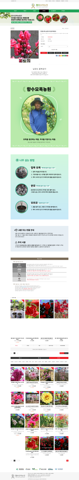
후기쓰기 (62, 353)
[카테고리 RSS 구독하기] (67, 461)
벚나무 (36, 361)
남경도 (42, 46)
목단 (30, 361)
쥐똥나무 (57, 361)
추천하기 (65, 52)
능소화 (40, 361)
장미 (33, 361)
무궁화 (27, 361)
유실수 (15, 10)
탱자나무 (61, 361)
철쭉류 (46, 361)
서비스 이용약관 (33, 473)
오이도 (23, 361)
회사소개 (29, 473)
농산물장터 (53, 10)
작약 (43, 361)
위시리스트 (58, 52)
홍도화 (20, 361)
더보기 (67, 353)
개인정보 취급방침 (40, 473)
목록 (59, 357)
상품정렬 (39, 365)
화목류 (44, 10)
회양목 (50, 361)
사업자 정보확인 (51, 473)
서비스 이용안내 (45, 473)
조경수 (34, 10)
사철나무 (53, 361)
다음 (40, 357)
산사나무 (16, 361)
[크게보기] (25, 44)
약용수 (25, 10)
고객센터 (63, 10)
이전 (20, 357)
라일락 (12, 361)
